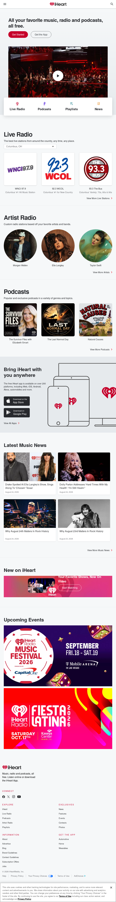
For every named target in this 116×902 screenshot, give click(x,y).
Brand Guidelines (9, 852)
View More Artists (101, 272)
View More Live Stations (98, 198)
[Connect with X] (8, 797)
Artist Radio (7, 822)
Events (62, 818)
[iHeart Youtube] (19, 797)
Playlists (6, 827)
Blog (4, 848)
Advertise (6, 843)
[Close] (111, 887)
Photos (62, 827)
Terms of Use (63, 875)
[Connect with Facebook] (3, 797)
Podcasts (6, 818)
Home (61, 843)
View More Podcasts (100, 349)
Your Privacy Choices (37, 875)
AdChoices (79, 875)
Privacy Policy (17, 875)
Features (62, 813)
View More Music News (98, 550)
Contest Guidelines (10, 857)
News (61, 809)
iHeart (4, 809)
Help (4, 875)
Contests (63, 822)
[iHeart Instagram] (13, 797)
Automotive (64, 839)
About (4, 839)
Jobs (4, 866)
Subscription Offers (10, 861)
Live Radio (6, 813)
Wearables (63, 848)
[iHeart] (58, 4)
